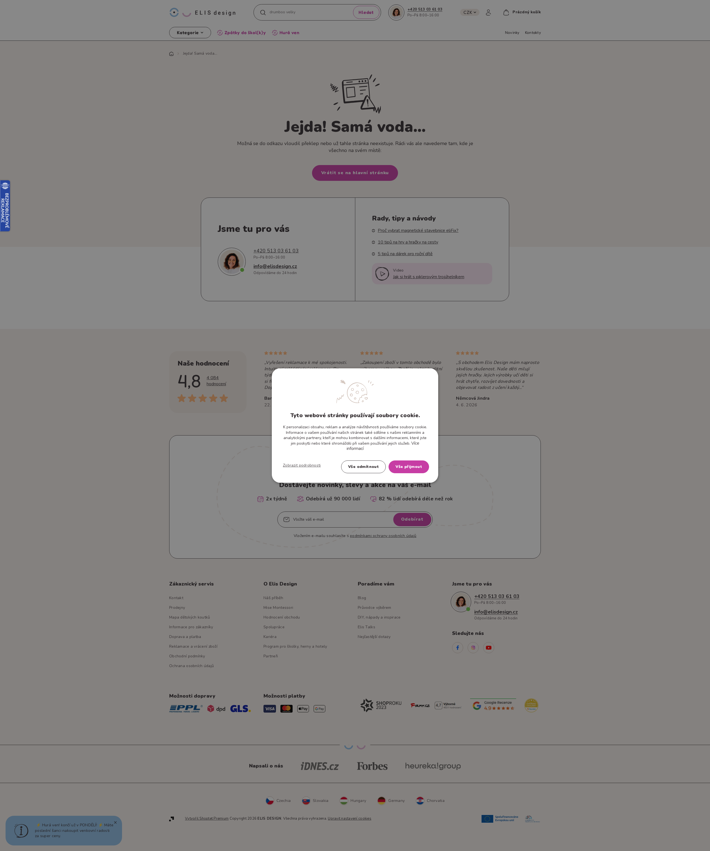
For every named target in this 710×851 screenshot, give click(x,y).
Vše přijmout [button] (408, 466)
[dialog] (355, 425)
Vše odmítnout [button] (363, 466)
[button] (302, 465)
